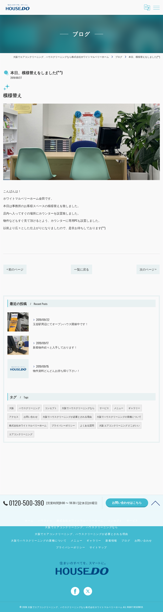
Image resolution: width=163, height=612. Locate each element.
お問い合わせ (31, 416)
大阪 (11, 408)
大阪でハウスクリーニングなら (78, 408)
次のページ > (148, 269)
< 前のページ (15, 269)
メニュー (118, 408)
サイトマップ (98, 547)
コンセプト (51, 408)
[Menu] (156, 7)
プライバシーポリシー (63, 425)
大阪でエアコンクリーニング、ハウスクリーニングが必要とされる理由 (81, 534)
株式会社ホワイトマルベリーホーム (27, 425)
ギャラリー (134, 408)
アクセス (13, 416)
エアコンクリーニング (20, 434)
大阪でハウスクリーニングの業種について (119, 416)
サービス (104, 408)
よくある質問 (87, 425)
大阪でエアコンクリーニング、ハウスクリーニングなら (81, 527)
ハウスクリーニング (29, 408)
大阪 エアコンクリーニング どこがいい (119, 425)
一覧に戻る (81, 269)
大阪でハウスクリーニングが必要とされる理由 (67, 416)
